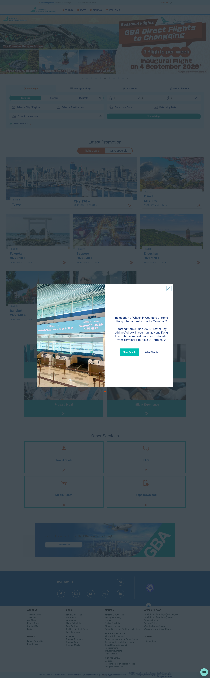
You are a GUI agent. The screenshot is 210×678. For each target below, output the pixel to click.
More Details (129, 352)
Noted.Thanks (151, 352)
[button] (105, 391)
